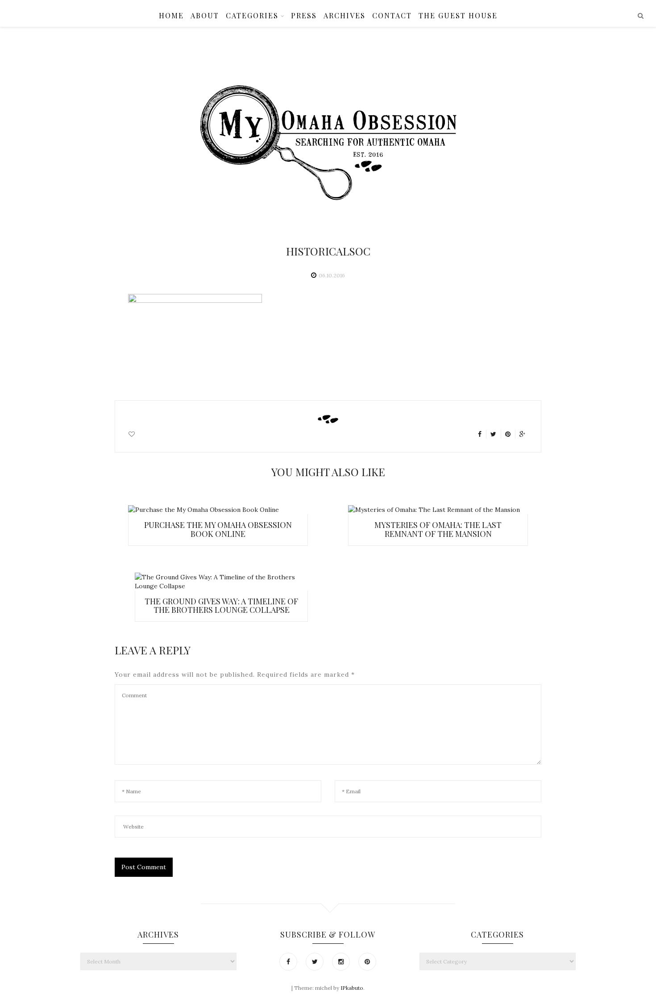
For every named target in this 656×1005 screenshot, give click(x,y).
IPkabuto (351, 987)
